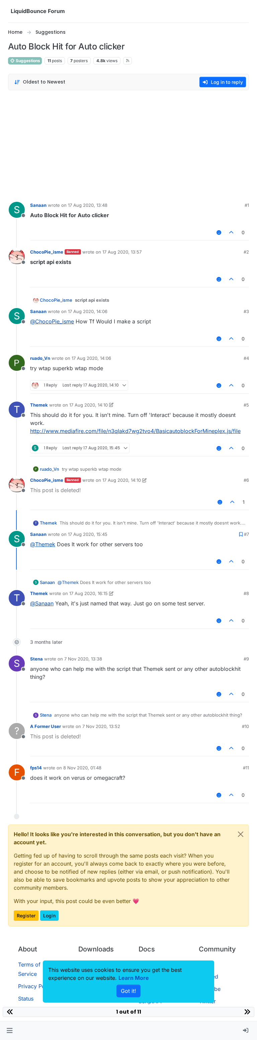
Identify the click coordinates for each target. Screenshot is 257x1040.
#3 (246, 311)
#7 (246, 534)
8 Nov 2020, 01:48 (82, 767)
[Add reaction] (218, 232)
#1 (247, 205)
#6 (246, 480)
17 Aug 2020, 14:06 (87, 311)
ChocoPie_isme (46, 252)
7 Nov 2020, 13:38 (83, 658)
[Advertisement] (128, 144)
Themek (39, 405)
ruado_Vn (40, 358)
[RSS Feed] (127, 60)
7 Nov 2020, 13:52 (101, 726)
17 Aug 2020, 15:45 (87, 534)
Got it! (128, 991)
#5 (246, 405)
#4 (246, 358)
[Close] (241, 834)
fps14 (36, 767)
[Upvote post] (232, 232)
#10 (245, 726)
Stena (36, 658)
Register (26, 915)
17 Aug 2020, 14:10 (88, 405)
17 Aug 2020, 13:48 (87, 205)
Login (49, 915)
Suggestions (27, 60)
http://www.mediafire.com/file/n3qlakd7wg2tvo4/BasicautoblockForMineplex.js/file (135, 431)
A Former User (45, 726)
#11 (246, 767)
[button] (9, 1030)
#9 (246, 658)
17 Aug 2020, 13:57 (122, 252)
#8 (246, 593)
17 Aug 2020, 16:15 (88, 593)
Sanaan (38, 205)
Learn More (133, 978)
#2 (246, 252)
